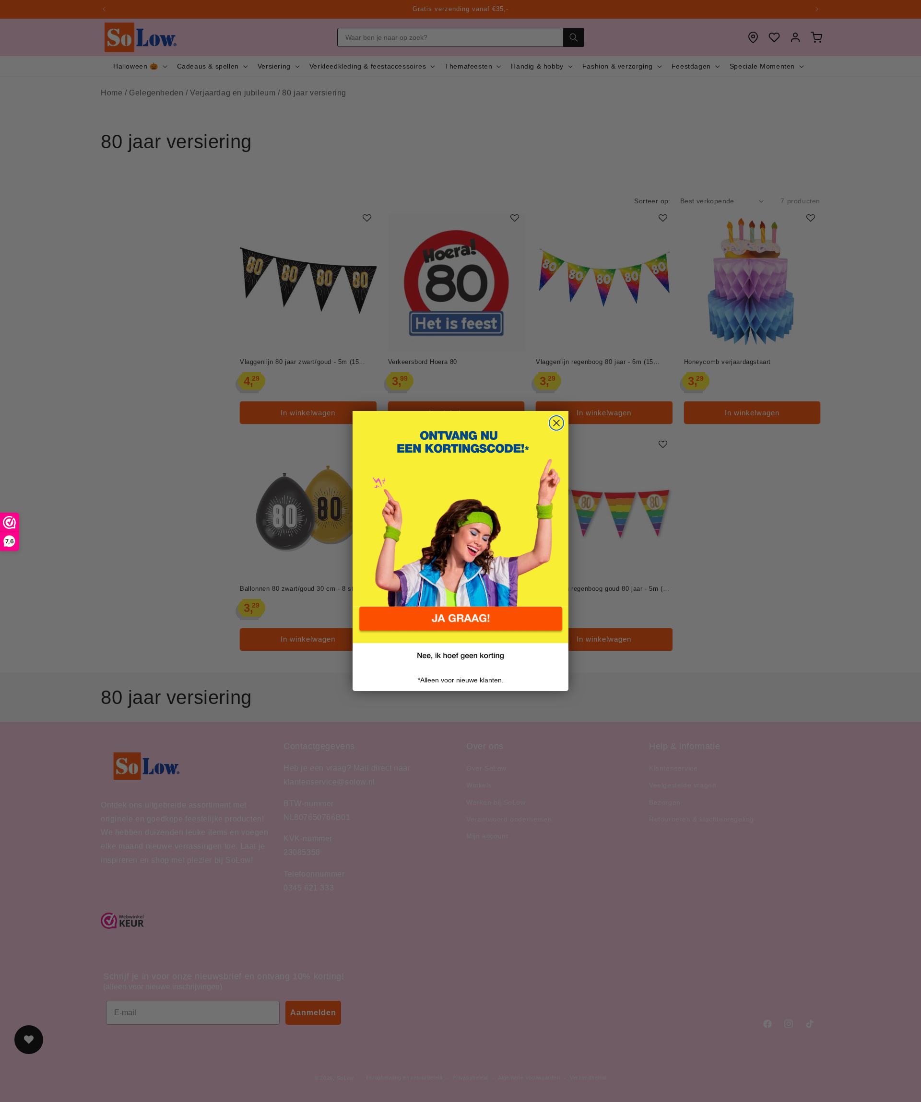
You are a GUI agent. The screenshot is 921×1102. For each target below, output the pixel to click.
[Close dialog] (556, 423)
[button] (460, 625)
